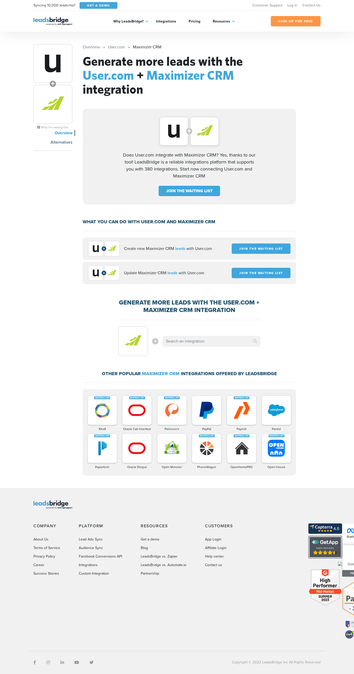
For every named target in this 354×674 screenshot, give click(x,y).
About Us (40, 539)
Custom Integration (94, 573)
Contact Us (311, 5)
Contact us (213, 565)
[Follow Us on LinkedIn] (62, 662)
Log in (292, 5)
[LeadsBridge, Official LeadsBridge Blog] (52, 21)
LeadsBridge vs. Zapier (159, 556)
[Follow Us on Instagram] (48, 662)
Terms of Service (46, 548)
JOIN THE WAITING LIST (189, 191)
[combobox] (211, 341)
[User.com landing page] (52, 63)
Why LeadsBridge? (128, 21)
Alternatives (61, 142)
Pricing (194, 21)
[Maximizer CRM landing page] (52, 104)
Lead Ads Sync (91, 539)
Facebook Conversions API (100, 556)
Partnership (150, 573)
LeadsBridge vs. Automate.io (163, 565)
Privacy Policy (44, 556)
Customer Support (267, 5)
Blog (144, 548)
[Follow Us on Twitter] (91, 662)
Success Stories (46, 573)
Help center (214, 556)
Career (38, 565)
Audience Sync (91, 548)
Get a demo (150, 539)
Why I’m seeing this (54, 127)
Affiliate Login (215, 548)
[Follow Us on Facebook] (34, 662)
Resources (221, 21)
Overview (63, 133)
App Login (213, 539)
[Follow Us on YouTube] (76, 662)
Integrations (166, 21)
